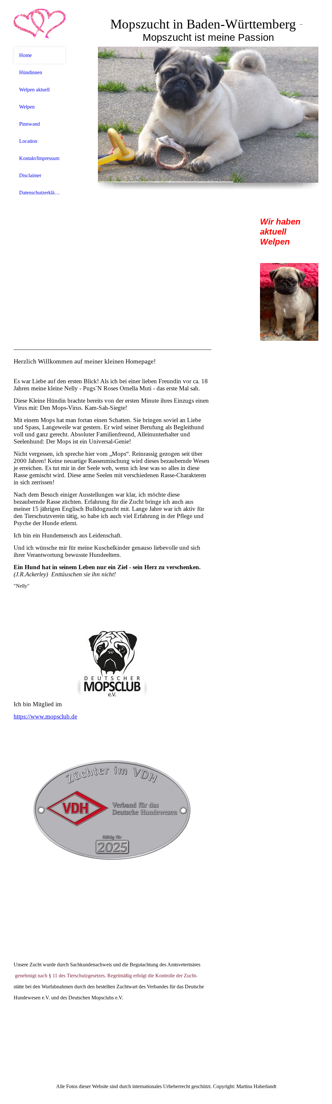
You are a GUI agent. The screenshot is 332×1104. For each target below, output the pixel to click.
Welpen (27, 106)
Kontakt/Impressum (39, 158)
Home (25, 55)
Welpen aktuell (34, 89)
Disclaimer (30, 175)
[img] (39, 23)
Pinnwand (29, 124)
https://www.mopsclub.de (45, 716)
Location (28, 141)
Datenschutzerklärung (39, 192)
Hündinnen (30, 72)
